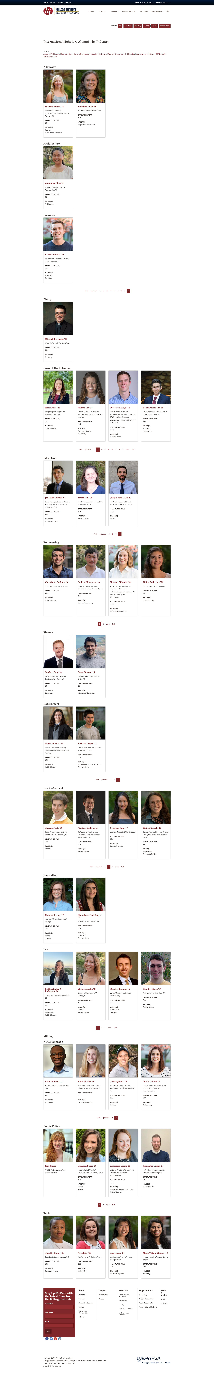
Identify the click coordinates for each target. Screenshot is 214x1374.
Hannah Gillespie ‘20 (120, 582)
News (163, 1299)
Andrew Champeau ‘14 (89, 582)
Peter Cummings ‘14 (120, 407)
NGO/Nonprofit (160, 54)
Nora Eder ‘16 (84, 1253)
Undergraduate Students (124, 1314)
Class (154, 26)
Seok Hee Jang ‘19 (119, 827)
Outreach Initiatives (85, 1303)
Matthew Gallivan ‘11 (88, 827)
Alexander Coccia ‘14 (153, 1165)
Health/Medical (129, 54)
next (127, 450)
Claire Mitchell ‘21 (152, 827)
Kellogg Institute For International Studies (58, 1361)
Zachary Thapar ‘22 (87, 743)
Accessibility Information (52, 1366)
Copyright (46, 1358)
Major (147, 26)
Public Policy (48, 57)
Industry (138, 26)
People (102, 11)
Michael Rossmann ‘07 (56, 339)
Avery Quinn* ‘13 (118, 1081)
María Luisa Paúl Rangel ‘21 (89, 916)
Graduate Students (125, 1309)
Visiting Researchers (146, 1299)
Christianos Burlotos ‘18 (56, 582)
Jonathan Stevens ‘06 (55, 497)
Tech (55, 57)
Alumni (101, 1299)
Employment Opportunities (83, 1312)
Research (113, 11)
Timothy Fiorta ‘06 (152, 989)
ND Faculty (143, 1295)
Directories (103, 1295)
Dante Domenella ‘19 (153, 407)
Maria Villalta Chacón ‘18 (155, 1253)
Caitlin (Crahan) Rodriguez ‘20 (53, 990)
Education (94, 54)
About (91, 11)
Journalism (140, 54)
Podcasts (164, 1303)
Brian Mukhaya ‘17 (54, 1081)
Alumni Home (164, 26)
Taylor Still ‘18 (85, 497)
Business (64, 54)
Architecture (55, 54)
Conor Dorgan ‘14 (86, 672)
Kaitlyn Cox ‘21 (85, 407)
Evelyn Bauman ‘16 (54, 106)
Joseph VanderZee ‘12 (120, 497)
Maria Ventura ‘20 (151, 1081)
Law (146, 54)
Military (151, 54)
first (86, 291)
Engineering (103, 54)
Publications (123, 1301)
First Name (50, 1303)
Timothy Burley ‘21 (54, 1253)
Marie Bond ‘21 (52, 407)
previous (94, 291)
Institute (82, 1295)
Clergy (71, 54)
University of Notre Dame (64, 1358)
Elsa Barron (50, 1165)
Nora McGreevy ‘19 (54, 915)
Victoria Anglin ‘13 (87, 989)
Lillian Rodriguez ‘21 (153, 582)
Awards (81, 1307)
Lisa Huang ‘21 (117, 1253)
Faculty (121, 1305)
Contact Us (70, 1363)
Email (47, 1321)
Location (128, 26)
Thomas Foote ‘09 (53, 827)
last (133, 450)
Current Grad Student (81, 54)
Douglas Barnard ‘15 (120, 989)
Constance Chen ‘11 (54, 183)
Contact (81, 1299)
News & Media (156, 11)
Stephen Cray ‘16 (53, 672)
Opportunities (128, 11)
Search (168, 12)
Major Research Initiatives (124, 1296)
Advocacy (46, 54)
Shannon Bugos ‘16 (87, 1165)
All (120, 26)
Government (119, 54)
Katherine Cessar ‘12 (120, 1165)
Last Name (49, 1312)
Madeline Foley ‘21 (87, 106)
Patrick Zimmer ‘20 (54, 254)
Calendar (144, 11)
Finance (111, 54)
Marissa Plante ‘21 (54, 743)
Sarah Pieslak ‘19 (86, 1081)
